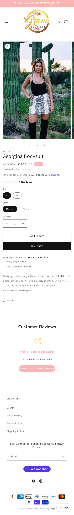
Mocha (10, 209)
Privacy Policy (14, 415)
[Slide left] (29, 145)
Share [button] (10, 300)
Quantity (7, 216)
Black (28, 209)
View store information (18, 266)
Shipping (6, 169)
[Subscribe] (63, 457)
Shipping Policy (15, 431)
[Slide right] (44, 145)
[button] (7, 21)
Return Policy (14, 423)
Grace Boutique (31, 508)
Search (10, 407)
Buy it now (37, 245)
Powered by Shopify (48, 508)
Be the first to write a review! (37, 368)
